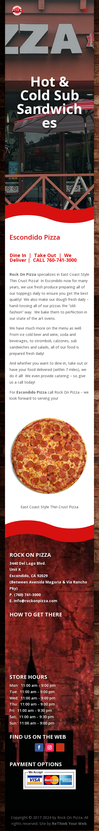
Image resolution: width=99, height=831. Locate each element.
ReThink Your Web (69, 823)
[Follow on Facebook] (39, 747)
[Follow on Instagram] (49, 747)
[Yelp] (60, 747)
